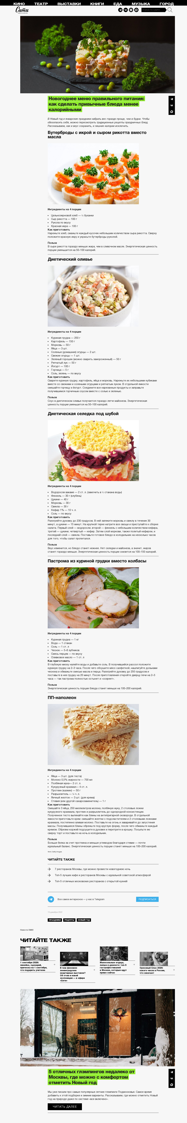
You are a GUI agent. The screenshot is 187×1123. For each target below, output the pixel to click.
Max (136, 10)
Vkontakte (126, 10)
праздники (55, 920)
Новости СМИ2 (26, 930)
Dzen (131, 10)
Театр (41, 4)
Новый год (84, 920)
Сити (22, 9)
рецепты (69, 920)
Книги (97, 4)
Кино (19, 4)
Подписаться (147, 899)
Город (167, 4)
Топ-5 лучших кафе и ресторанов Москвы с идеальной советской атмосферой (103, 875)
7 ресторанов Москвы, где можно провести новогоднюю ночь (92, 869)
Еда (117, 4)
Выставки (69, 4)
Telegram (120, 10)
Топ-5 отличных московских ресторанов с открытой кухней (91, 881)
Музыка (141, 4)
